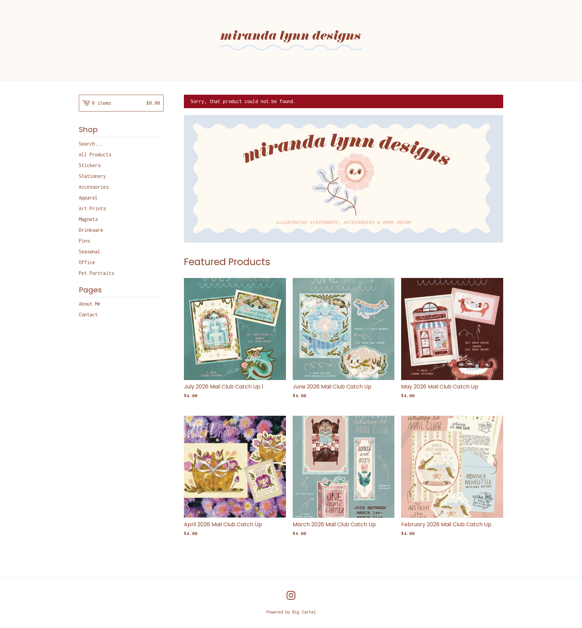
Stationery (92, 176)
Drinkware (91, 230)
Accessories (93, 187)
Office (87, 262)
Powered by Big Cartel (291, 612)
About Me (89, 304)
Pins (84, 241)
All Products (95, 154)
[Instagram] (291, 595)
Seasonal (89, 251)
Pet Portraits (96, 273)
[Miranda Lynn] (291, 40)
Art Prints (92, 208)
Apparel (88, 197)
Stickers (89, 165)
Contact (88, 314)
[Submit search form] (158, 143)
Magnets (88, 219)
